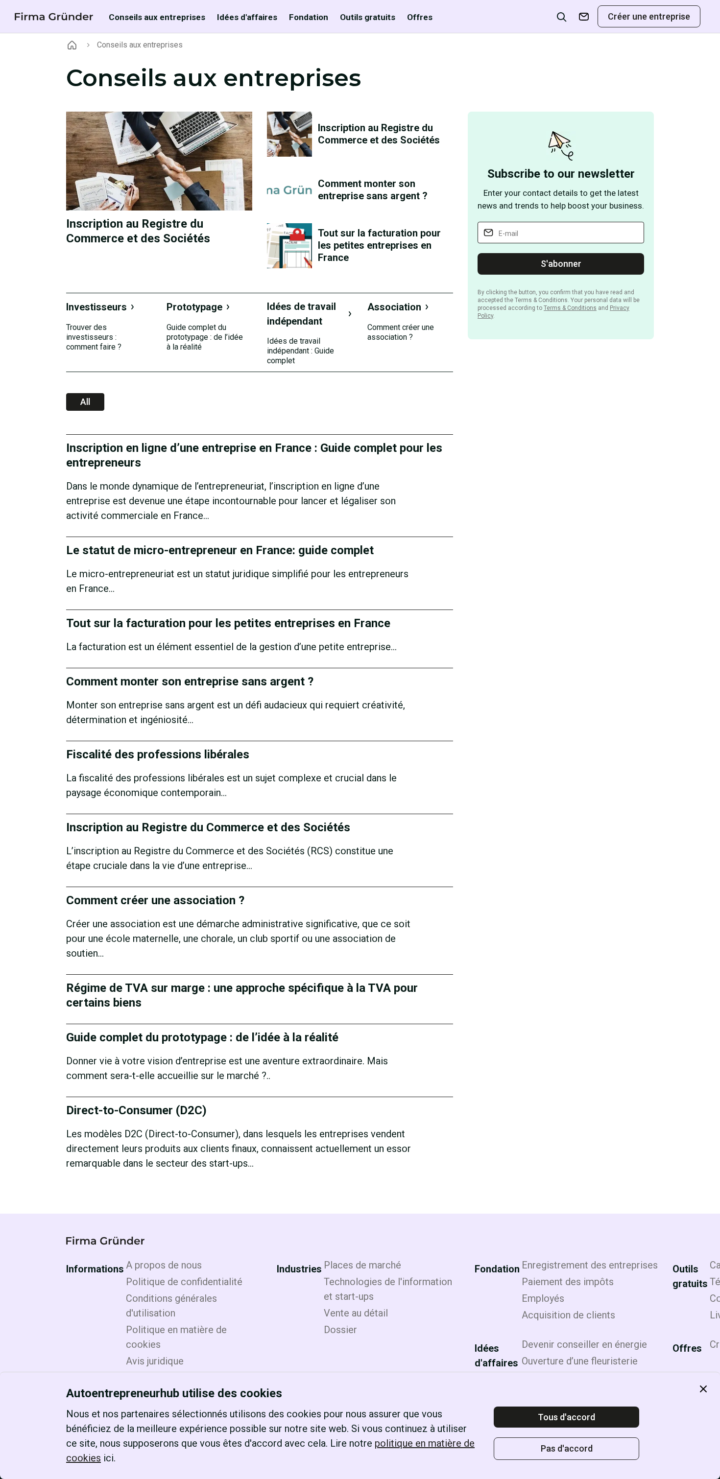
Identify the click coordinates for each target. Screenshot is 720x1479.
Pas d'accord (567, 1448)
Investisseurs (96, 307)
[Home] (72, 45)
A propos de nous (164, 1265)
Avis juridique (155, 1361)
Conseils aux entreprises (157, 17)
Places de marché (362, 1265)
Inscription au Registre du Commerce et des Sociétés (138, 231)
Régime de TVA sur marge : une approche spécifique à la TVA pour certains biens (242, 995)
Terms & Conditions (570, 308)
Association (394, 307)
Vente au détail (356, 1313)
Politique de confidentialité (184, 1282)
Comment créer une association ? (155, 900)
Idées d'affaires (247, 17)
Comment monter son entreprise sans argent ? (373, 190)
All (85, 402)
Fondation (308, 17)
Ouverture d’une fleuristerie (580, 1361)
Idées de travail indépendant (301, 314)
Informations (95, 1269)
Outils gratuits (367, 17)
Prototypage (194, 307)
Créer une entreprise (649, 16)
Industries (299, 1269)
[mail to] (584, 16)
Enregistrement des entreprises (590, 1265)
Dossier (340, 1330)
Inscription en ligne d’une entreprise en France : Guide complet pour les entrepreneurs (254, 455)
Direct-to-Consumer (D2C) (136, 1110)
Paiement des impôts (568, 1282)
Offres (419, 17)
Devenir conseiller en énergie (584, 1344)
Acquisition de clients (568, 1315)
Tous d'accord (566, 1417)
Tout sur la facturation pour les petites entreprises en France (379, 245)
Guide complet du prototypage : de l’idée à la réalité (202, 1037)
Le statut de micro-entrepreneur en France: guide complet (220, 550)
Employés (543, 1298)
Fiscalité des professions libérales (157, 754)
